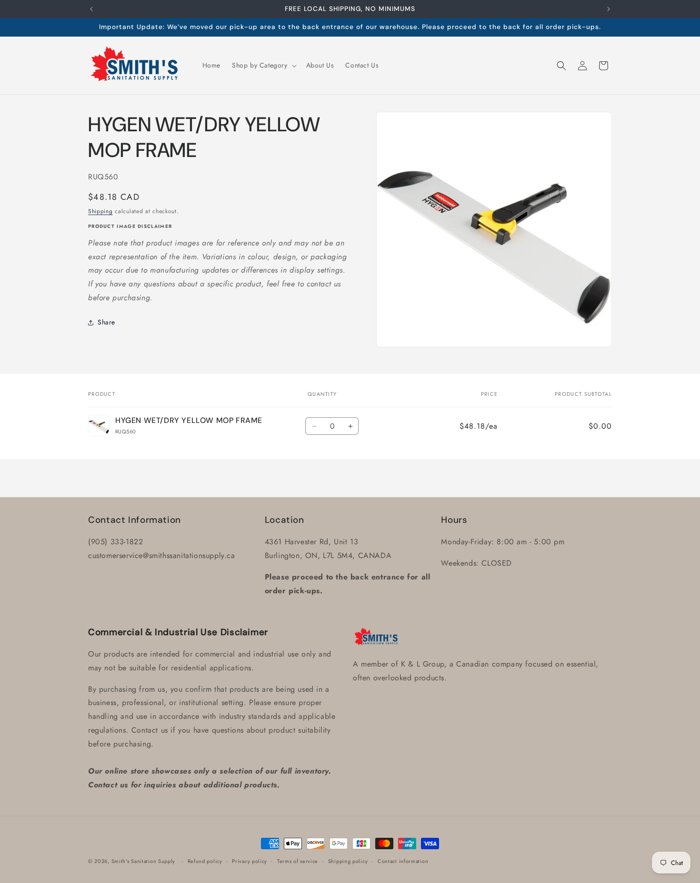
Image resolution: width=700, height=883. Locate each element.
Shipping (100, 211)
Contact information (403, 861)
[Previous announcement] (91, 9)
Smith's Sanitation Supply (143, 861)
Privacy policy (249, 861)
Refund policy (205, 861)
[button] (263, 65)
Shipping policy (348, 861)
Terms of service (297, 861)
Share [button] (106, 322)
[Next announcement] (608, 9)
